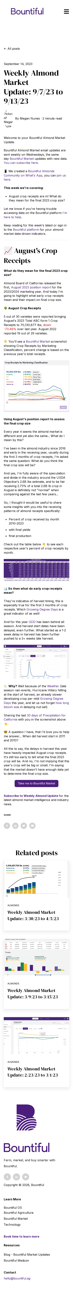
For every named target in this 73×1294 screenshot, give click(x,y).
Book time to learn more (22, 1236)
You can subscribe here (21, 163)
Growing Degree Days (42, 609)
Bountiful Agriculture (19, 1212)
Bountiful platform (26, 229)
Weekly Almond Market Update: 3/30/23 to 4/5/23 (33, 915)
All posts (13, 48)
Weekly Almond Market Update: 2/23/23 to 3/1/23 (32, 1072)
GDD (32, 622)
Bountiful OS (13, 1207)
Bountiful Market (22, 158)
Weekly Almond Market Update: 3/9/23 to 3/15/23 (32, 993)
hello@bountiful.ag (17, 1278)
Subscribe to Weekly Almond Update (31, 796)
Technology (12, 1224)
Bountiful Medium (16, 1260)
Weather (53, 686)
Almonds (13, 905)
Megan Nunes (30, 118)
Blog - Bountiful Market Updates (27, 1254)
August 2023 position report (31, 287)
